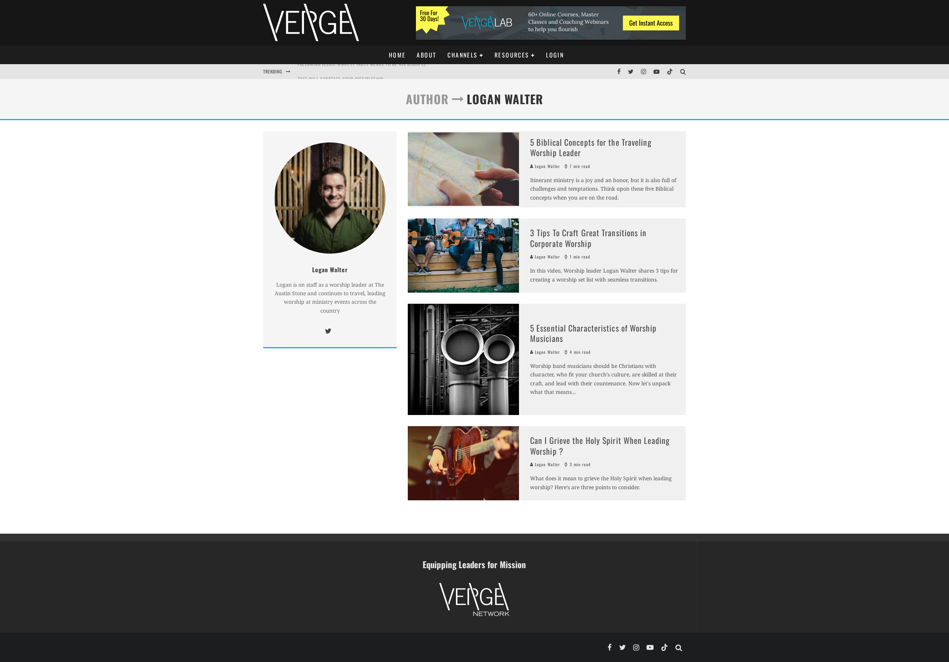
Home (397, 54)
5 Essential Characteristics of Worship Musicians (593, 333)
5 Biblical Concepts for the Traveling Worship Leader (591, 147)
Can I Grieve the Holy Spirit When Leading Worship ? (600, 445)
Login (555, 54)
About (426, 54)
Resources (512, 54)
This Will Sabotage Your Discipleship (340, 71)
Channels (462, 54)
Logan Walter (546, 166)
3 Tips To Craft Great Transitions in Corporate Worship (588, 238)
